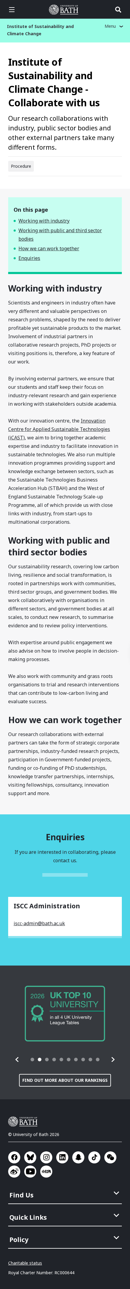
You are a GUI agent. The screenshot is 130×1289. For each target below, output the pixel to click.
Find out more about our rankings (65, 1080)
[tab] (32, 1059)
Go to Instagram (46, 1157)
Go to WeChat (110, 1157)
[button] (17, 1059)
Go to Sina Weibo (14, 1172)
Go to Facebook (14, 1157)
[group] (65, 1013)
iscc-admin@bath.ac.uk (39, 923)
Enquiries (29, 258)
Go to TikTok (94, 1157)
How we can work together (48, 248)
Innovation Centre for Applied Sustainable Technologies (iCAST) (59, 429)
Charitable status (25, 1263)
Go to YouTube (30, 1172)
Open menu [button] (11, 9)
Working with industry (44, 220)
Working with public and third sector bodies (60, 234)
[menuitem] (65, 1193)
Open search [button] (118, 9)
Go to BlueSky (30, 1157)
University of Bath (65, 9)
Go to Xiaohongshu (46, 1172)
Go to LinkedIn (62, 1157)
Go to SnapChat (78, 1157)
